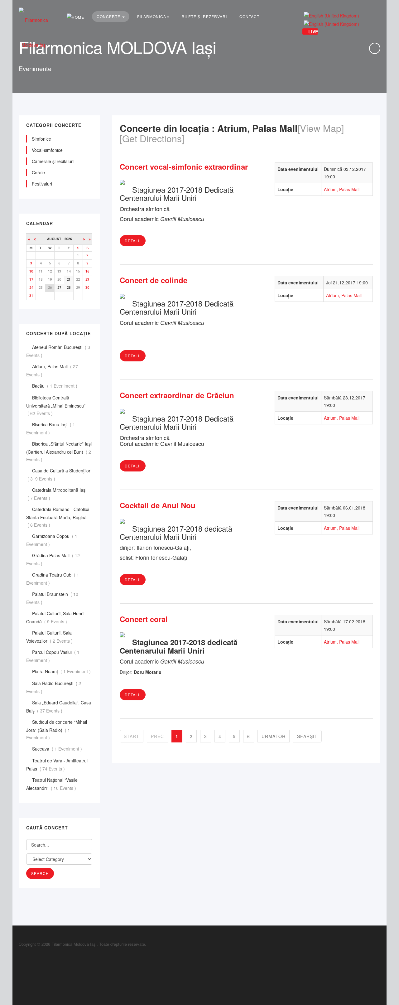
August (55, 239)
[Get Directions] (152, 138)
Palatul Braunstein (52, 598)
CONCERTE (109, 16)
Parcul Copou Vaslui (52, 656)
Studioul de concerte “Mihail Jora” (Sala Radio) (56, 730)
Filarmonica (151, 16)
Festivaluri (42, 184)
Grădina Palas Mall (53, 559)
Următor (274, 736)
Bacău (55, 386)
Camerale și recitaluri (53, 161)
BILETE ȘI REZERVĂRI (204, 16)
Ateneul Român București (58, 351)
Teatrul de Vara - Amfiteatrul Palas (57, 764)
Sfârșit (307, 736)
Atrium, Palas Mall (341, 189)
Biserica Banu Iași (50, 428)
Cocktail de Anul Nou (157, 505)
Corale (38, 172)
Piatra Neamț (62, 671)
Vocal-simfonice (47, 150)
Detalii (133, 240)
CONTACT (249, 16)
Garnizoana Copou (51, 540)
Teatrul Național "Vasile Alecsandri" (52, 784)
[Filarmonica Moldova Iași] (34, 32)
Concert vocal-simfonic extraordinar (184, 166)
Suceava (57, 749)
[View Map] (320, 128)
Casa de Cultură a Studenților (58, 474)
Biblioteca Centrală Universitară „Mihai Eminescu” (55, 405)
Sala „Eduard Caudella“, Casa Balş (58, 706)
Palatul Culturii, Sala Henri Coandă (55, 617)
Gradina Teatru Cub (52, 579)
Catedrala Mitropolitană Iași (56, 494)
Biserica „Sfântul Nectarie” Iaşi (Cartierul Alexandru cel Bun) (59, 451)
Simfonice (41, 139)
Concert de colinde (153, 280)
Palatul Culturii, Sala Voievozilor (50, 637)
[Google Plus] (20, 962)
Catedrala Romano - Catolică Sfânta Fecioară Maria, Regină (57, 517)
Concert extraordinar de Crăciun (177, 395)
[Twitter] (20, 969)
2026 (68, 239)
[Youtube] (20, 975)
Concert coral (144, 619)
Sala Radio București (53, 687)
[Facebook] (20, 955)
